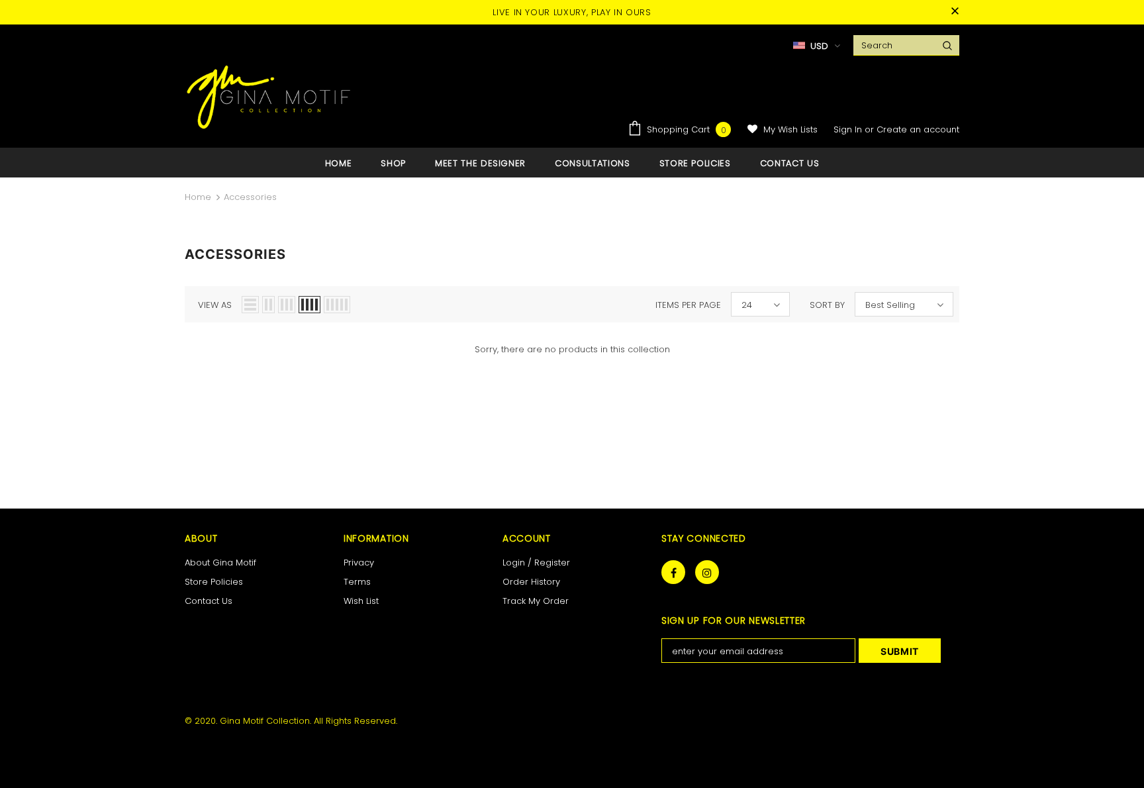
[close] (954, 12)
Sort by (827, 305)
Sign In (849, 129)
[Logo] (269, 97)
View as (215, 305)
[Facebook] (673, 572)
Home (198, 197)
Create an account (918, 129)
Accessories (250, 197)
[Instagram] (707, 572)
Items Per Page (688, 305)
